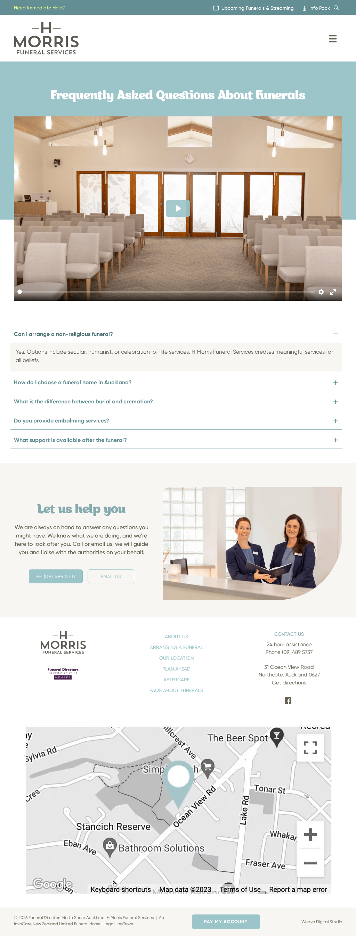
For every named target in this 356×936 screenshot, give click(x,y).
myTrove (125, 923)
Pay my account (226, 921)
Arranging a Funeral (176, 647)
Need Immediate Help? (39, 7)
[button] (176, 335)
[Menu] (332, 38)
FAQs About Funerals (176, 690)
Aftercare (176, 679)
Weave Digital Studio (321, 921)
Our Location (176, 658)
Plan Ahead (176, 669)
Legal (109, 923)
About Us (176, 636)
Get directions (289, 683)
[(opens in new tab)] (63, 673)
